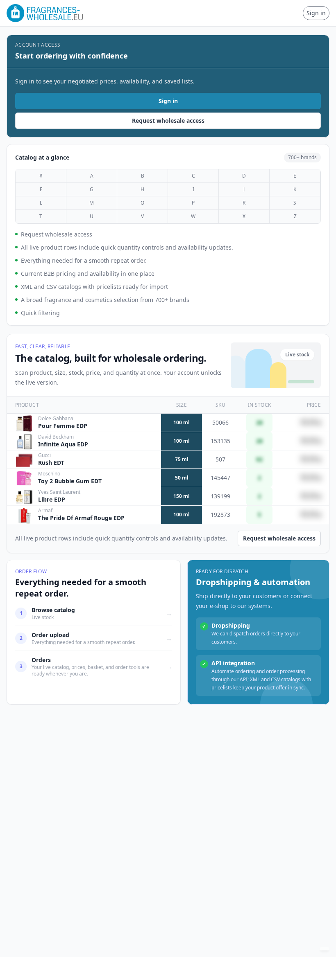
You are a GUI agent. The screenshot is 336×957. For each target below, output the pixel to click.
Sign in (316, 13)
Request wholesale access (168, 120)
